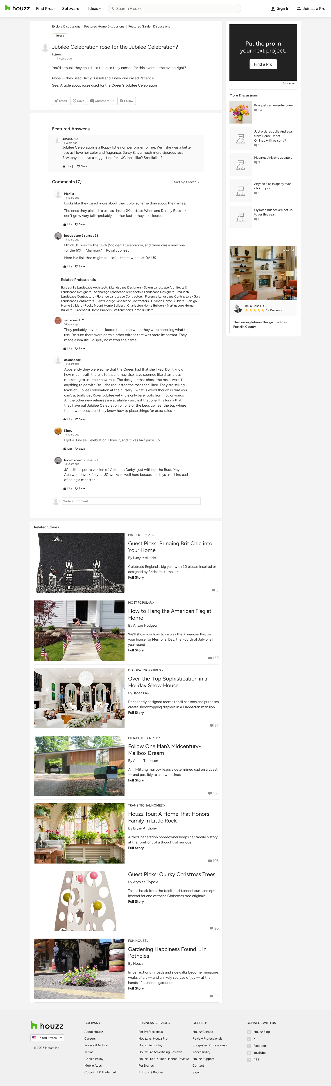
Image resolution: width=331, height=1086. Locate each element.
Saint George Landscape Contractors (122, 301)
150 (216, 658)
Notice (103, 1045)
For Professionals (150, 1032)
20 (216, 928)
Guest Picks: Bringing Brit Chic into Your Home (170, 546)
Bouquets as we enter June (273, 105)
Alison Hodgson (145, 625)
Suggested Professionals (210, 1045)
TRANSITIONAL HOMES (145, 805)
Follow (128, 101)
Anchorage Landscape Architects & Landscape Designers (134, 292)
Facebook (261, 1046)
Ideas (93, 8)
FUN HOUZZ (137, 941)
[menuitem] (46, 8)
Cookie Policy (93, 1059)
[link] (269, 310)
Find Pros (44, 8)
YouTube (260, 1053)
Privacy (89, 1045)
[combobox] (174, 8)
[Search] (112, 8)
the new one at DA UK (138, 258)
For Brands (146, 1066)
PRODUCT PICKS (140, 535)
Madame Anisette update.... (273, 158)
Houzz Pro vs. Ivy (150, 1045)
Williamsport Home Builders (133, 310)
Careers (90, 1038)
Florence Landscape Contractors (119, 296)
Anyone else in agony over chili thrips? (272, 186)
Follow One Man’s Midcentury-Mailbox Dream (164, 749)
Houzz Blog (262, 1032)
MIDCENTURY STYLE (143, 738)
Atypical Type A (146, 882)
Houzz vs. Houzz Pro (153, 1038)
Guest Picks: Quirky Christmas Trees (171, 874)
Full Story (136, 577)
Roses (60, 35)
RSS (257, 1060)
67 (217, 725)
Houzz (138, 963)
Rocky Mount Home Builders (104, 305)
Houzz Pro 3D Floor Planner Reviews (164, 1059)
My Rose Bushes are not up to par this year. (273, 212)
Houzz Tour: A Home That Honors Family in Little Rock (168, 817)
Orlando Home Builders (167, 301)
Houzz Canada (203, 1032)
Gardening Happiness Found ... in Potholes (167, 952)
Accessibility (201, 1052)
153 (216, 793)
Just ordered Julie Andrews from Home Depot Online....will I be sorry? (273, 136)
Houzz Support (203, 1059)
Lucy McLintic (144, 558)
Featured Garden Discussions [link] (149, 26)
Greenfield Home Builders (93, 310)
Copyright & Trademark (100, 1072)
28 (216, 996)
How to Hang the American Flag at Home (169, 614)
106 (216, 861)
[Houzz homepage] (18, 8)
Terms (88, 1052)
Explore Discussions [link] (66, 26)
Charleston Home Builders (146, 305)
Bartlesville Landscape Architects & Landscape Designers (101, 287)
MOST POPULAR (140, 603)
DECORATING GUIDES (144, 670)
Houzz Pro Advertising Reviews (160, 1052)
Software (70, 8)
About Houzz (93, 1032)
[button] (130, 152)
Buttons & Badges (151, 1072)
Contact (198, 1066)
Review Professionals (207, 1038)
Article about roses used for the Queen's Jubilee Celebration (108, 85)
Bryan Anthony (145, 828)
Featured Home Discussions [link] (104, 26)
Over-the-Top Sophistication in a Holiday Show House (167, 682)
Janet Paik (141, 693)
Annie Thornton (145, 760)
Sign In (197, 1072)
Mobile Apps (93, 1066)
